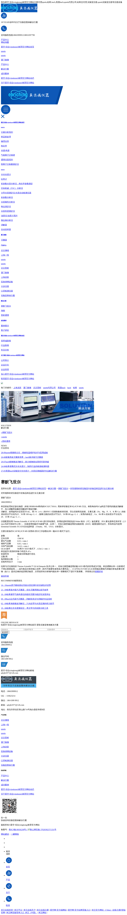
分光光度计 (6, 174)
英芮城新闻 (6, 341)
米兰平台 (18, 910)
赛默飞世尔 (6, 306)
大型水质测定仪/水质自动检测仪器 (16, 193)
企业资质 (5, 369)
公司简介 (5, 360)
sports (3, 51)
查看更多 (99, 571)
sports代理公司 (49, 388)
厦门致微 (5, 60)
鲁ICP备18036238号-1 (18, 830)
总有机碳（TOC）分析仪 (12, 188)
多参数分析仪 (7, 197)
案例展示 (5, 326)
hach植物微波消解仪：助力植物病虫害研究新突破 (25, 462)
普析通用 (5, 315)
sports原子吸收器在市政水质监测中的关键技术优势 (26, 585)
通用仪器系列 (7, 160)
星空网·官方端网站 (58, 910)
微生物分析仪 (7, 220)
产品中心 (5, 40)
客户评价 (5, 330)
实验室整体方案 (8, 295)
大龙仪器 (5, 286)
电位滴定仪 (6, 206)
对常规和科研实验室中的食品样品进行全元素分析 (92, 488)
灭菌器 (4, 240)
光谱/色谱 (5, 150)
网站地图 (5, 42)
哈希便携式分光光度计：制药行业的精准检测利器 (25, 466)
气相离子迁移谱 (8, 155)
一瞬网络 (15, 834)
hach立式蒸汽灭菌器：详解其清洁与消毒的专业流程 (26, 599)
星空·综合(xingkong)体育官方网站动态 (17, 78)
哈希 (75, 388)
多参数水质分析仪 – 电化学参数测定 (17, 184)
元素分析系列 (7, 132)
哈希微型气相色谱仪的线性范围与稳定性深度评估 (25, 594)
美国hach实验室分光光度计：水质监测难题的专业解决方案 (29, 471)
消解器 (4, 225)
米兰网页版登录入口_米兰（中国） (21, 913)
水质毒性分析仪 (8, 202)
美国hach (61, 388)
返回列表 (5, 576)
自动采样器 (6, 229)
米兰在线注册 (43, 910)
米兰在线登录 (7, 910)
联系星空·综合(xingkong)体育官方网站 (17, 379)
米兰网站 (42, 913)
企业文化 (5, 365)
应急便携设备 (7, 282)
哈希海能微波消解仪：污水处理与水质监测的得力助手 (27, 603)
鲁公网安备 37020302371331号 (43, 830)
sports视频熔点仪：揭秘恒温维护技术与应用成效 (24, 453)
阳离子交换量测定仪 (10, 164)
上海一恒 (5, 255)
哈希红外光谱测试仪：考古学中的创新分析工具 (24, 608)
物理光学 (5, 141)
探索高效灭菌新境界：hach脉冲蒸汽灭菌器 (22, 457)
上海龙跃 (5, 277)
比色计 (4, 179)
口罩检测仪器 (7, 291)
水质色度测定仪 (8, 211)
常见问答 (5, 350)
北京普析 (5, 268)
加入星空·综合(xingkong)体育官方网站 (17, 374)
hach (69, 388)
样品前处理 (6, 137)
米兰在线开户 (29, 910)
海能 (3, 311)
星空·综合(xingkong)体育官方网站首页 (17, 47)
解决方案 (5, 69)
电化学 (4, 146)
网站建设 (5, 834)
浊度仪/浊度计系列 (9, 216)
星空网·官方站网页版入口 (79, 910)
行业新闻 (5, 345)
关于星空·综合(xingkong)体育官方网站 (17, 83)
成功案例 (5, 73)
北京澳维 (5, 250)
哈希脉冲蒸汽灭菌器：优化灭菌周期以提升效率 (24, 590)
